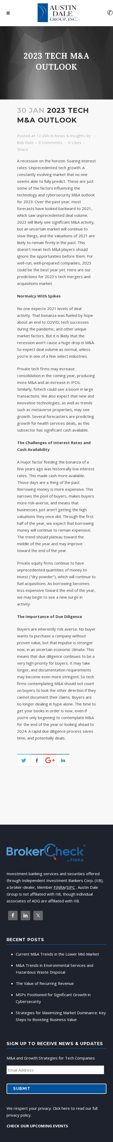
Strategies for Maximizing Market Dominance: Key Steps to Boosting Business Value (61, 1016)
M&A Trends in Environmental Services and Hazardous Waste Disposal (54, 969)
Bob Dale (25, 142)
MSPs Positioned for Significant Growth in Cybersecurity (53, 998)
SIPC (70, 887)
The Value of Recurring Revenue (45, 983)
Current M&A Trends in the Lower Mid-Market (57, 954)
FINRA (59, 887)
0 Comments (50, 142)
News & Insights (70, 135)
